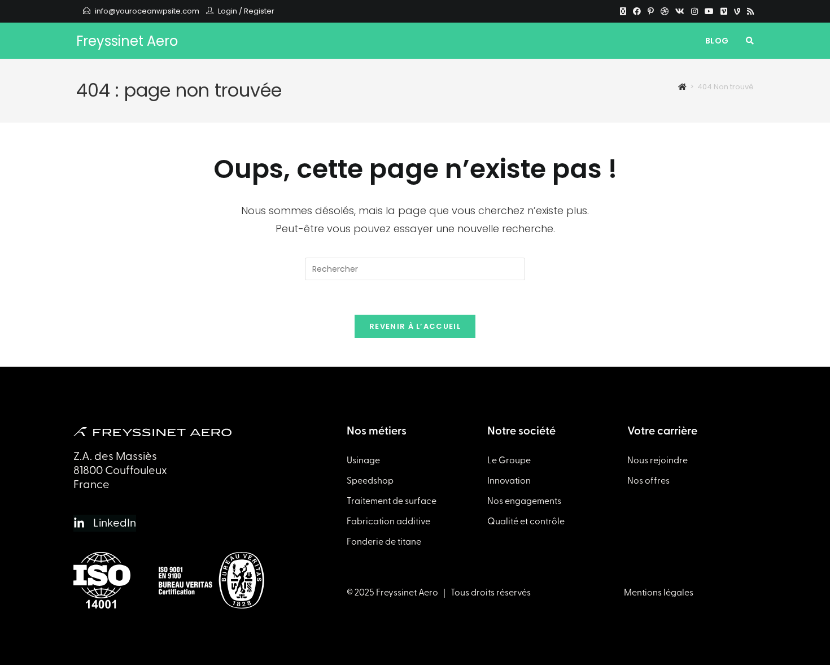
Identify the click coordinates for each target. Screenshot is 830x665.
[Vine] (737, 11)
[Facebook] (637, 11)
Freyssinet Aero (127, 41)
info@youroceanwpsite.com (147, 11)
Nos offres (648, 480)
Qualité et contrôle (526, 521)
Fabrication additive (388, 521)
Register (259, 11)
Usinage (363, 460)
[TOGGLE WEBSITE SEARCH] (749, 41)
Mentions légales (658, 592)
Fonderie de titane (384, 541)
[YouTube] (709, 11)
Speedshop (370, 480)
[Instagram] (694, 11)
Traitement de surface (391, 501)
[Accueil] (682, 86)
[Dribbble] (664, 11)
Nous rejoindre (657, 460)
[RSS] (749, 11)
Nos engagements (524, 501)
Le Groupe (509, 460)
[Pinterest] (650, 11)
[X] (623, 11)
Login (227, 11)
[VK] (680, 11)
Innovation (509, 480)
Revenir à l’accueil (415, 326)
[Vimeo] (724, 11)
